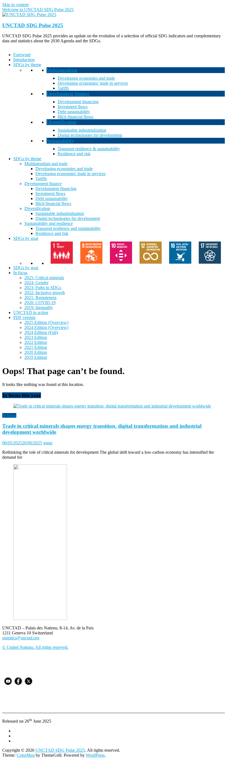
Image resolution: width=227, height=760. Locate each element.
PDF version (24, 317)
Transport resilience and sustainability (68, 228)
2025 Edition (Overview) (46, 322)
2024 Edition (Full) (41, 332)
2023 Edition (35, 337)
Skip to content (15, 4)
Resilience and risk (74, 153)
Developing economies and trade (86, 78)
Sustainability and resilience (48, 223)
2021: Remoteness (40, 297)
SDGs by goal (25, 238)
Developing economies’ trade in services (93, 83)
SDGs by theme (27, 64)
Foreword (21, 54)
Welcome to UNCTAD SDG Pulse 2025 (38, 9)
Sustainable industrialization (82, 130)
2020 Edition (35, 352)
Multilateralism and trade (46, 163)
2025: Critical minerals (44, 277)
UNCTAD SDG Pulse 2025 (32, 25)
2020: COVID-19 (40, 302)
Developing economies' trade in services (70, 173)
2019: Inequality (38, 307)
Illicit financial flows (75, 116)
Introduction (24, 59)
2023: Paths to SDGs (42, 287)
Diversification (61, 122)
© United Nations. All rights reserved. (35, 647)
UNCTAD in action (30, 312)
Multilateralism (62, 70)
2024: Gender (36, 282)
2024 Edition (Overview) (46, 327)
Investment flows (72, 106)
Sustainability (60, 140)
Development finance (68, 93)
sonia (47, 442)
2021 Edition (35, 347)
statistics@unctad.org (20, 638)
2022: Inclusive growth (44, 292)
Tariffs (63, 88)
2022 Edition (35, 342)
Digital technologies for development (90, 135)
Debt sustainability (74, 111)
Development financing (78, 101)
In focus (20, 272)
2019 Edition (35, 357)
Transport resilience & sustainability (89, 148)
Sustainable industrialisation (59, 213)
